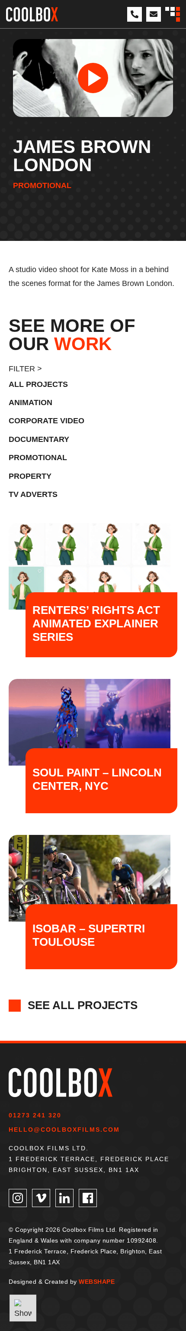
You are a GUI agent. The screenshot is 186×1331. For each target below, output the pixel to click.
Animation (30, 402)
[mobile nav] (172, 14)
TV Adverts (33, 494)
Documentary (39, 439)
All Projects (38, 384)
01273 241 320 (35, 1115)
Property (30, 476)
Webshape (97, 1281)
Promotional (42, 185)
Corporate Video (46, 420)
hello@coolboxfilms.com (64, 1129)
